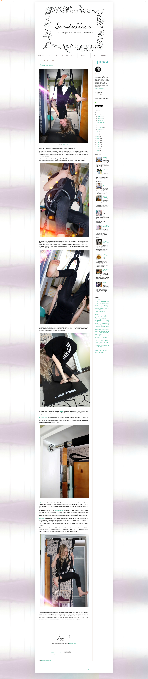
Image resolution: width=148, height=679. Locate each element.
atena (108, 300)
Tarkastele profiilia (99, 88)
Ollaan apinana (46, 65)
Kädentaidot (84, 55)
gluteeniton (106, 305)
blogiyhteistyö (105, 301)
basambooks (97, 301)
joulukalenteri (102, 311)
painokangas (106, 331)
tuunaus (97, 345)
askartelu (98, 300)
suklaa (107, 342)
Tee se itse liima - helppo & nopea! (106, 227)
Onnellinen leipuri (105, 184)
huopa (102, 308)
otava (101, 331)
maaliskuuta (101, 125)
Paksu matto (69, 413)
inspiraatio (106, 310)
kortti (96, 322)
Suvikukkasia (99, 74)
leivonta (107, 325)
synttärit (96, 343)
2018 (98, 138)
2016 (98, 142)
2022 (98, 114)
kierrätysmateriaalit (101, 316)
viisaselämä (106, 345)
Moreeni (97, 329)
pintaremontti (98, 334)
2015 (98, 144)
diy (108, 303)
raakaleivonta (106, 337)
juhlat (107, 311)
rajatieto (96, 338)
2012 (98, 150)
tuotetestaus (106, 344)
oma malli (101, 329)
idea (103, 310)
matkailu (102, 328)
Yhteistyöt (105, 55)
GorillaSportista (43, 417)
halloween (102, 306)
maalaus (107, 326)
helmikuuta (100, 127)
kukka (96, 323)
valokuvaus (101, 345)
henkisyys (107, 306)
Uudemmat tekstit (43, 658)
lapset (59, 654)
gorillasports (72, 643)
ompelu (96, 331)
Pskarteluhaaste (99, 335)
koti (105, 322)
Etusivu (41, 55)
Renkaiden (41, 518)
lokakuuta (100, 116)
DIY (49, 55)
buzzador (96, 303)
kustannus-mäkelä (105, 323)
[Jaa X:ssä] (67, 652)
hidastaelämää (98, 308)
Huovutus (107, 308)
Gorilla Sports (65, 144)
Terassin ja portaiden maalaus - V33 (106, 241)
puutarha (107, 335)
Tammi (100, 344)
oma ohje (106, 329)
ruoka (97, 340)
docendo (96, 305)
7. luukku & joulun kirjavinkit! (105, 171)
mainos (63, 654)
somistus (102, 342)
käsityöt (97, 325)
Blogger (88, 669)
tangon (61, 411)
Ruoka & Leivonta (69, 55)
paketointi (97, 332)
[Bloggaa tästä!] (66, 652)
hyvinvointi (46, 654)
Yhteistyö (100, 347)
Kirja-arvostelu (100, 318)
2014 (98, 146)
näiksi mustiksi (59, 510)
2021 (98, 132)
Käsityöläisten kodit (106, 270)
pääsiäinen (97, 337)
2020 (98, 134)
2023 (98, 112)
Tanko (40, 502)
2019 (98, 136)
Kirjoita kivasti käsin (106, 211)
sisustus (107, 340)
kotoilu (107, 321)
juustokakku (98, 313)
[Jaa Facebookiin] (69, 652)
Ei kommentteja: (58, 652)
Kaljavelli (105, 157)
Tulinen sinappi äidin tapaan (105, 256)
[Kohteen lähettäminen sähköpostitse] (64, 652)
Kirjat (94, 55)
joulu (96, 311)
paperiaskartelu (104, 332)
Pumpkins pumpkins (105, 196)
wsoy (96, 347)
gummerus (97, 306)
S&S (102, 340)
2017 (98, 140)
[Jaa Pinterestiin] (70, 652)
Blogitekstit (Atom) (46, 660)
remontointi (107, 338)
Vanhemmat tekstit (85, 658)
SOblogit (96, 342)
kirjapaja (107, 320)
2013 (98, 148)
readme (101, 338)
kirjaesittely (99, 320)
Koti (56, 55)
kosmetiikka (101, 321)
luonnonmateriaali (100, 326)
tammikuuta (101, 129)
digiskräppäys (103, 303)
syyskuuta (100, 118)
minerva (107, 328)
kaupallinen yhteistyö (53, 654)
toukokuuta (101, 120)
